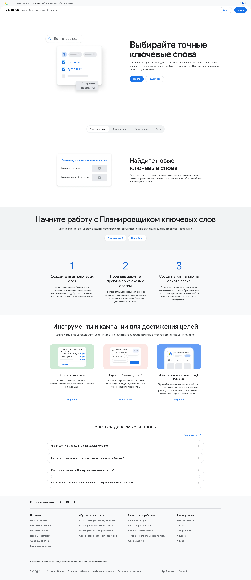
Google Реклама (38, 520)
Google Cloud (184, 530)
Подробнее (72, 399)
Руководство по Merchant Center (96, 525)
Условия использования (129, 571)
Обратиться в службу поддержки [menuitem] (57, 3)
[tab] (98, 129)
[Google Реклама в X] (60, 502)
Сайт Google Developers (140, 525)
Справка (170, 571)
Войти (226, 10)
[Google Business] (7, 3)
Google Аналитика (39, 541)
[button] (125, 445)
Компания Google (55, 571)
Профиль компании (40, 536)
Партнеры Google (137, 520)
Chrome (181, 525)
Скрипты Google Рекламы (141, 530)
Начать (240, 10)
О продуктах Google (78, 571)
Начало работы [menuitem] (22, 3)
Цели (24, 10)
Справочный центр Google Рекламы (97, 520)
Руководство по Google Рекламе (96, 530)
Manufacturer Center (41, 546)
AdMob (180, 541)
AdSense (181, 536)
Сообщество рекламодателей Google (99, 536)
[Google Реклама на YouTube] (68, 502)
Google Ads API (136, 541)
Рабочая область (185, 520)
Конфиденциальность (103, 571)
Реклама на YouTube (40, 525)
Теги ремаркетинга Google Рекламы (146, 536)
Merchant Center (39, 530)
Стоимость (52, 10)
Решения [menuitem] (36, 3)
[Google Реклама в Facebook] (75, 502)
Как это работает (37, 10)
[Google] (35, 571)
